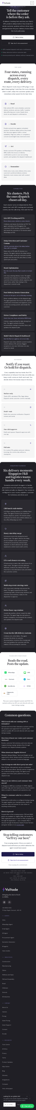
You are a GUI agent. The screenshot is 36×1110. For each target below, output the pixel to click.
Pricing (4, 1016)
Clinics (4, 970)
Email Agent (5, 929)
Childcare (5, 988)
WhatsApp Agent (7, 924)
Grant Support (6, 1025)
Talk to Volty (19, 37)
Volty (3, 920)
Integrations (6, 1080)
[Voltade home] (18, 889)
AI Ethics (4, 1049)
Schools (4, 992)
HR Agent (5, 933)
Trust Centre (6, 1044)
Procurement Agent (8, 937)
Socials (4, 1034)
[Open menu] (32, 3)
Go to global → (9, 1104)
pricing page (20, 825)
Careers (4, 1012)
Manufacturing (6, 966)
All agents (5, 946)
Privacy (4, 1053)
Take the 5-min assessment (19, 43)
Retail (4, 983)
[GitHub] (9, 902)
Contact (4, 1029)
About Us (5, 1007)
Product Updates (7, 1062)
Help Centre (5, 1066)
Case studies (6, 951)
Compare (5, 1084)
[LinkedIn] (4, 902)
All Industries (6, 997)
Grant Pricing (6, 1020)
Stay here (19, 1104)
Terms (4, 1058)
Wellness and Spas (8, 975)
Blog (3, 1071)
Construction (6, 961)
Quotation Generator (8, 942)
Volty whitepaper (7, 1088)
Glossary (5, 1075)
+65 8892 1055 (6, 908)
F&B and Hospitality (8, 979)
